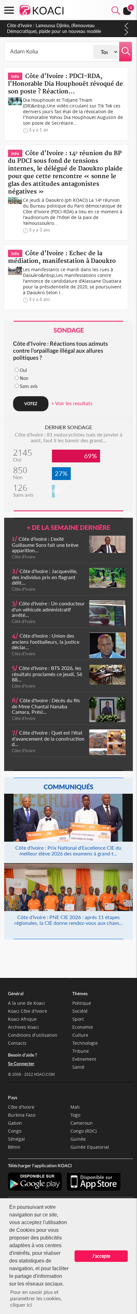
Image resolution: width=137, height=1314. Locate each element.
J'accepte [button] (101, 1256)
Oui (23, 370)
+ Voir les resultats (71, 403)
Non (24, 378)
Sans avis (29, 386)
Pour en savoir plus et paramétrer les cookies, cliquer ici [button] (36, 1298)
